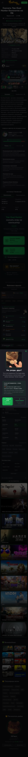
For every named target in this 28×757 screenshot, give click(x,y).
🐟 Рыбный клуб (7, 401)
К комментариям (19, 401)
